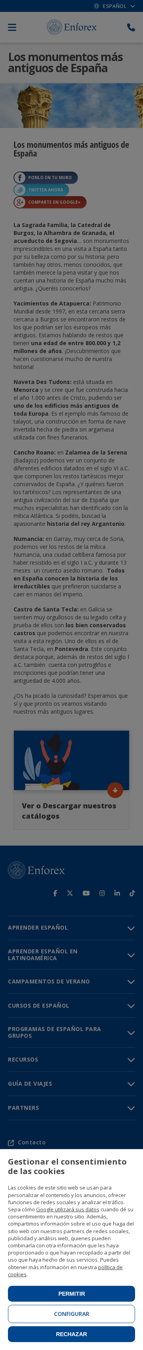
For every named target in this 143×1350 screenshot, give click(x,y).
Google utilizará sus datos (67, 1209)
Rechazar (71, 1334)
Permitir (71, 1294)
